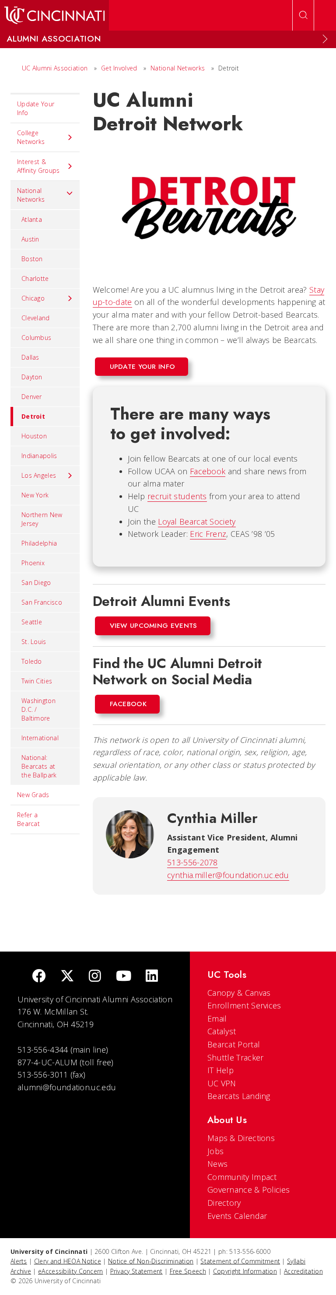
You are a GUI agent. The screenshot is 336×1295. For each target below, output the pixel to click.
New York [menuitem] (35, 495)
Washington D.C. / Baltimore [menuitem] (38, 709)
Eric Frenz (208, 533)
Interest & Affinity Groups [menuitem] (38, 166)
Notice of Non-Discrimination (150, 1261)
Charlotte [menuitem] (35, 278)
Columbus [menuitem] (36, 337)
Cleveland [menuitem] (35, 318)
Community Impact (242, 1177)
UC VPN (221, 1083)
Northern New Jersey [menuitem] (42, 519)
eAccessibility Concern (70, 1271)
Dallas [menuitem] (30, 357)
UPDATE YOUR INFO (142, 366)
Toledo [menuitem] (31, 661)
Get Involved (119, 68)
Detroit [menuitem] (33, 416)
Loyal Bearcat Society (196, 521)
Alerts (18, 1261)
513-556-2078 (192, 862)
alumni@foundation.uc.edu (67, 1087)
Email (217, 1018)
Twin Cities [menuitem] (36, 681)
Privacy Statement (136, 1271)
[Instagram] (95, 976)
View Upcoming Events (153, 625)
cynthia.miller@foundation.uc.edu (228, 875)
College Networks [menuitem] (31, 137)
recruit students (177, 496)
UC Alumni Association (55, 68)
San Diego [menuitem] (36, 582)
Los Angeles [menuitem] (38, 475)
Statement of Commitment (240, 1261)
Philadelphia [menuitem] (39, 543)
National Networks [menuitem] (31, 194)
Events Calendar (237, 1216)
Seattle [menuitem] (31, 622)
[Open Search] (303, 15)
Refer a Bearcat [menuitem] (28, 819)
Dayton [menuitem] (31, 377)
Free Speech (188, 1271)
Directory (224, 1202)
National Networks (177, 68)
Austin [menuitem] (30, 239)
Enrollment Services (244, 1005)
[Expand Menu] (325, 39)
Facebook (207, 471)
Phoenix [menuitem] (33, 563)
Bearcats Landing (238, 1096)
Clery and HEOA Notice (67, 1261)
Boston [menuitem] (32, 259)
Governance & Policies (248, 1189)
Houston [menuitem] (34, 436)
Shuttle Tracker (235, 1057)
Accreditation (303, 1271)
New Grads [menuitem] (33, 795)
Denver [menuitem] (31, 396)
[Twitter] (67, 976)
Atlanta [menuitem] (31, 219)
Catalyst (221, 1031)
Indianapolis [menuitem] (39, 456)
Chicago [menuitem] (33, 298)
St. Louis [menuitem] (33, 641)
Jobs (215, 1151)
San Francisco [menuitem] (41, 602)
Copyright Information (245, 1271)
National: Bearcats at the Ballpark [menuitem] (39, 766)
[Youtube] (123, 976)
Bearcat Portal (233, 1044)
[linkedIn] (152, 976)
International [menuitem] (40, 738)
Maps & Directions (241, 1138)
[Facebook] (39, 976)
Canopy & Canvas (239, 992)
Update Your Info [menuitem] (35, 108)
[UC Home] (54, 15)
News (217, 1163)
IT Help (220, 1070)
